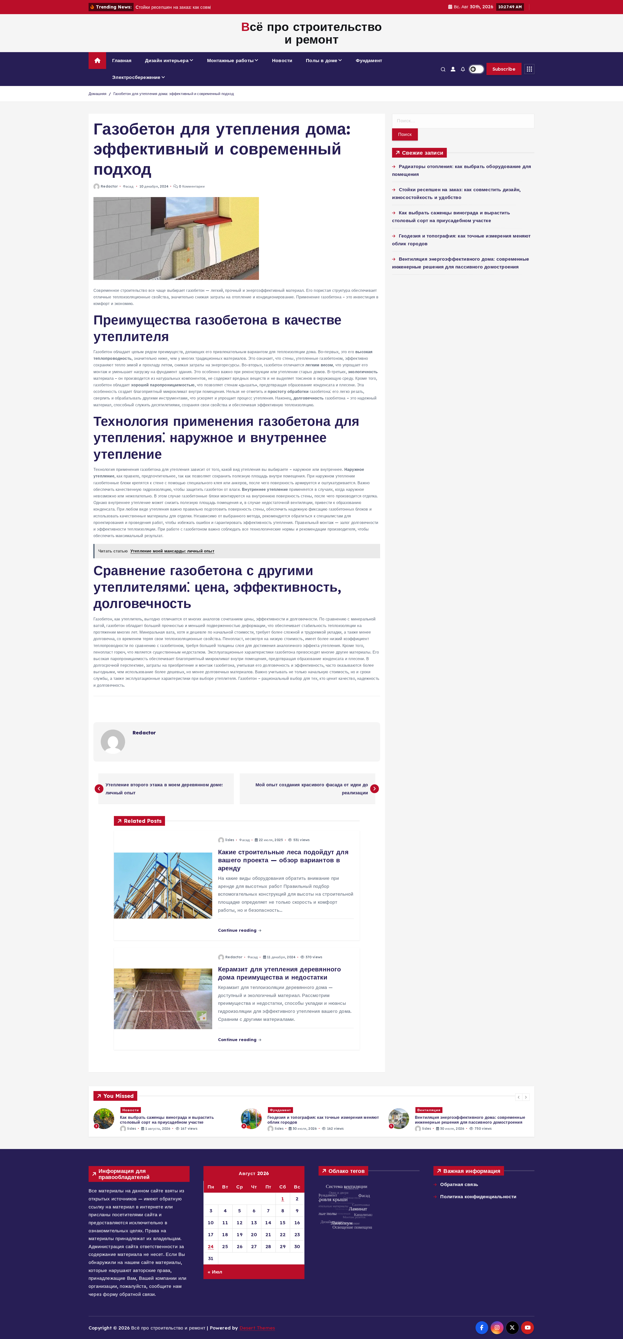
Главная (121, 60)
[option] (164, 1119)
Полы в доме (321, 60)
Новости (282, 60)
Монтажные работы (230, 60)
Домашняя (98, 93)
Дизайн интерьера (167, 60)
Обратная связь (459, 1184)
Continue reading (238, 930)
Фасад (128, 186)
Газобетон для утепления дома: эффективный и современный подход (173, 93)
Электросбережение (136, 77)
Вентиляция (281, 1110)
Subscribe (504, 69)
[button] (518, 1097)
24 (211, 1246)
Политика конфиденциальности (478, 1196)
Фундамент (369, 60)
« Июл (215, 1272)
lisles (229, 840)
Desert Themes (257, 1328)
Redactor (109, 186)
